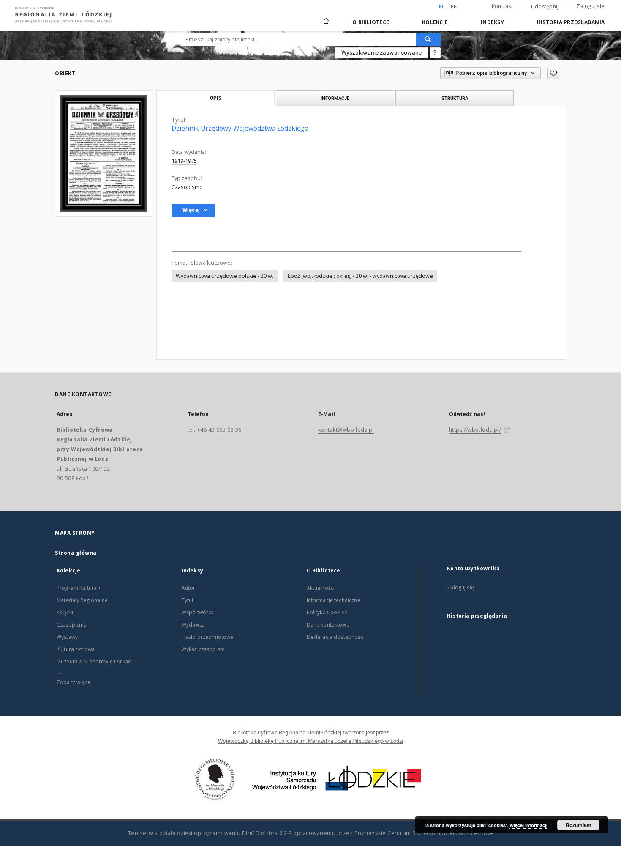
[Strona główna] (326, 17)
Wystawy (67, 637)
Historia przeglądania (571, 22)
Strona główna (76, 552)
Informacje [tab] (335, 98)
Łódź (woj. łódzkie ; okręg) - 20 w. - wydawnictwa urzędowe (360, 275)
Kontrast (502, 6)
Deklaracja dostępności (336, 637)
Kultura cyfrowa (76, 649)
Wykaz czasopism (203, 649)
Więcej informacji (528, 825)
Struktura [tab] (454, 98)
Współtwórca (198, 612)
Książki (65, 612)
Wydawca (193, 624)
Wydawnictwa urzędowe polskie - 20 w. (224, 275)
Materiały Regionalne (82, 600)
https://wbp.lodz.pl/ (475, 429)
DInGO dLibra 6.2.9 (267, 833)
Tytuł (187, 600)
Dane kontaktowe (328, 624)
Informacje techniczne (333, 600)
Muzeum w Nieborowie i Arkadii (95, 661)
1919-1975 (184, 160)
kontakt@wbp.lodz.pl (346, 429)
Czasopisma (72, 624)
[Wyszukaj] (428, 39)
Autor (189, 587)
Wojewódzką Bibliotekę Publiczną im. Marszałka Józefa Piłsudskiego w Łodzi (310, 741)
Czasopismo (187, 187)
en (454, 6)
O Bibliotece (370, 22)
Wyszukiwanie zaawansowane (381, 52)
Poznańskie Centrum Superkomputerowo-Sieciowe (423, 833)
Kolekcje (435, 22)
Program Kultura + (79, 587)
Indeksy (492, 22)
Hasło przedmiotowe (208, 637)
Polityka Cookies (327, 612)
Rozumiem (578, 825)
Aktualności (321, 587)
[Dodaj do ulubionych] (553, 73)
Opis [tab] (215, 98)
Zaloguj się (590, 6)
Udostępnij (545, 6)
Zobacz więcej (74, 682)
